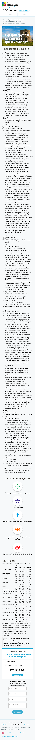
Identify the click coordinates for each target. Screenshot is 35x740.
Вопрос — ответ (25, 727)
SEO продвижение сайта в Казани (18, 733)
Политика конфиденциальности (9, 736)
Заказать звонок (23, 10)
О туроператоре (5, 727)
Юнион (4, 20)
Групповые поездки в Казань (16, 20)
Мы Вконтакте (26, 724)
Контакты (10, 729)
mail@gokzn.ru (5, 724)
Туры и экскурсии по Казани (10, 7)
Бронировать (17, 675)
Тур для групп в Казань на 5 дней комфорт (17, 655)
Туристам (3, 729)
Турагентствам (16, 727)
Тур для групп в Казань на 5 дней (11, 21)
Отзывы (17, 729)
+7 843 (9, 10)
